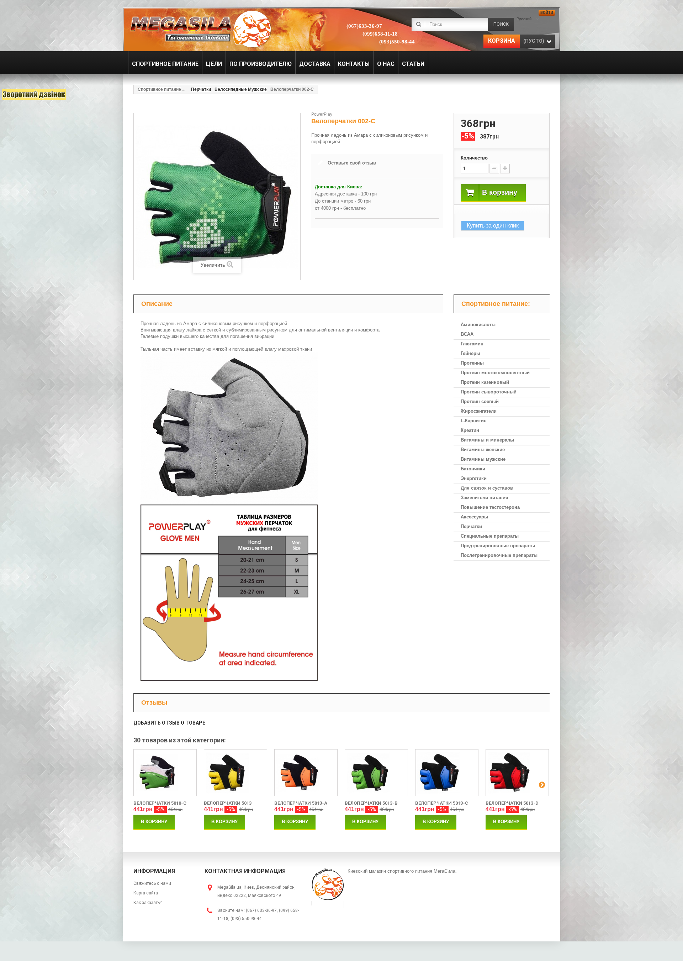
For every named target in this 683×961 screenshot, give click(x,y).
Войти (546, 13)
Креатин (470, 430)
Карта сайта (145, 893)
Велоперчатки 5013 (228, 803)
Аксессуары (474, 516)
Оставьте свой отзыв (352, 163)
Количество (474, 158)
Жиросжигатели (479, 411)
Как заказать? (147, 902)
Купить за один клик (493, 226)
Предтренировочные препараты (498, 545)
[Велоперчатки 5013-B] (376, 772)
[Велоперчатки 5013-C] (446, 772)
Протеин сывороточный (489, 392)
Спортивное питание (159, 89)
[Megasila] (200, 28)
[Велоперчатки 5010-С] (165, 772)
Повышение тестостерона (490, 507)
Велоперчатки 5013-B (371, 803)
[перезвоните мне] (34, 94)
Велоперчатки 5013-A (300, 803)
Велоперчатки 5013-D (512, 803)
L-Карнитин (474, 420)
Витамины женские (483, 449)
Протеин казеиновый (485, 382)
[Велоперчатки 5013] (235, 772)
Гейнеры (470, 353)
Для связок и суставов (487, 488)
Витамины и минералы (487, 440)
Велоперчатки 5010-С (159, 803)
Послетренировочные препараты (499, 555)
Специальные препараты (490, 536)
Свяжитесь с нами (152, 883)
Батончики (473, 468)
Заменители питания (484, 497)
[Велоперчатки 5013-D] (517, 772)
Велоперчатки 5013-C (441, 803)
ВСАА (467, 334)
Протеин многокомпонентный (495, 372)
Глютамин (472, 343)
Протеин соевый (480, 401)
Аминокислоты (478, 324)
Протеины (472, 363)
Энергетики (474, 478)
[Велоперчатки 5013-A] (306, 772)
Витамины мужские (483, 459)
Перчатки (471, 526)
